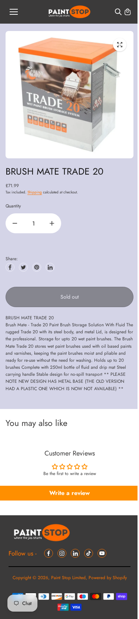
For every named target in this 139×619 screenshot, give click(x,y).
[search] (118, 12)
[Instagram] (61, 553)
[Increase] (52, 223)
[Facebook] (10, 267)
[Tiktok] (88, 553)
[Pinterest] (36, 267)
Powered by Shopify (108, 577)
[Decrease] (15, 223)
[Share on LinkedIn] (50, 267)
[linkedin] (75, 553)
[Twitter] (23, 267)
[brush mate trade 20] (120, 45)
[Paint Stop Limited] (69, 12)
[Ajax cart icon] (127, 12)
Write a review (69, 493)
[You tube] (101, 553)
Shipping (34, 192)
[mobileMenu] (14, 12)
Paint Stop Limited (68, 577)
